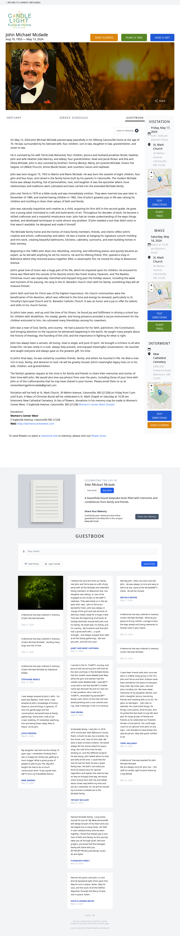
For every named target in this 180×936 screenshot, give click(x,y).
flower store (98, 435)
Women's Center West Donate (97, 404)
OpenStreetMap (93, 928)
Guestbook (135, 117)
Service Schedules (73, 117)
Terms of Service (97, 923)
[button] (159, 179)
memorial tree (49, 435)
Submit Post (149, 564)
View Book (91, 490)
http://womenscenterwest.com (35, 423)
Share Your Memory (147, 516)
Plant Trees (160, 213)
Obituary (14, 117)
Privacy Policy (82, 923)
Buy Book (107, 490)
